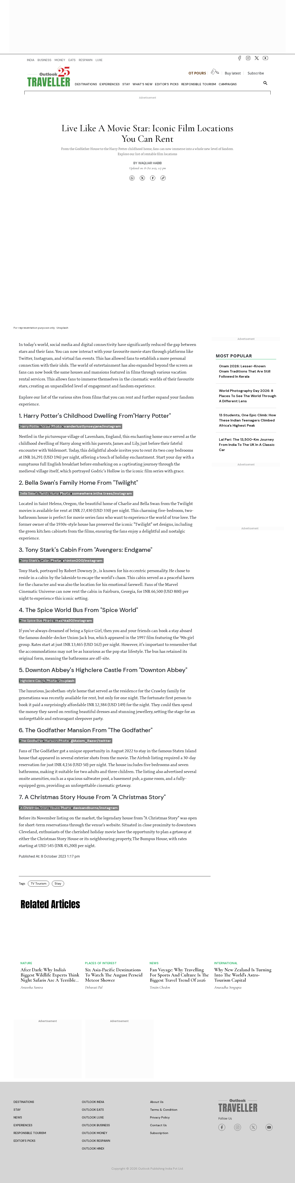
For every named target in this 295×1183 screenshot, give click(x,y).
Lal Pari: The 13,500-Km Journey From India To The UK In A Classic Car (247, 455)
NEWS (18, 1117)
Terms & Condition (163, 1110)
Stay (126, 84)
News (154, 935)
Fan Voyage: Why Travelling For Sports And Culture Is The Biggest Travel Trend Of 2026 (179, 947)
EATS (72, 60)
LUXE (99, 60)
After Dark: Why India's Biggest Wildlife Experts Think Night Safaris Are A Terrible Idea (50, 977)
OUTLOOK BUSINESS (96, 1125)
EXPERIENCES (23, 1125)
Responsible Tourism (198, 84)
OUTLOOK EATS (93, 1110)
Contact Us (158, 1125)
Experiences (110, 84)
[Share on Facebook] (153, 178)
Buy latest (233, 73)
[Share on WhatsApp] (132, 178)
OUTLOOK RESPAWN (96, 1141)
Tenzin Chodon (160, 987)
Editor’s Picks (167, 84)
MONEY (60, 60)
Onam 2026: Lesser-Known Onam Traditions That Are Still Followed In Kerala (244, 371)
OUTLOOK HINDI (93, 1148)
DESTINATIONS (24, 1102)
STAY (17, 1110)
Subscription (159, 1133)
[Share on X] (142, 178)
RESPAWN (85, 60)
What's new (142, 84)
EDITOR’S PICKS (24, 1141)
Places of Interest (101, 963)
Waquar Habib (150, 163)
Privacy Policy (160, 1117)
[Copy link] (163, 178)
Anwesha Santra (32, 987)
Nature (26, 963)
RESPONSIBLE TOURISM (30, 1133)
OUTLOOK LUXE (93, 1117)
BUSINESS (44, 60)
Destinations (86, 84)
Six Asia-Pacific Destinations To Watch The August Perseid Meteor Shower (114, 975)
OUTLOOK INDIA (93, 1102)
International (226, 963)
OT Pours (197, 73)
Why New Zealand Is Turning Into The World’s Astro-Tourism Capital (242, 975)
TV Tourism (38, 883)
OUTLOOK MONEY (94, 1133)
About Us (156, 1102)
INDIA (30, 60)
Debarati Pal (93, 987)
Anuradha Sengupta (227, 987)
